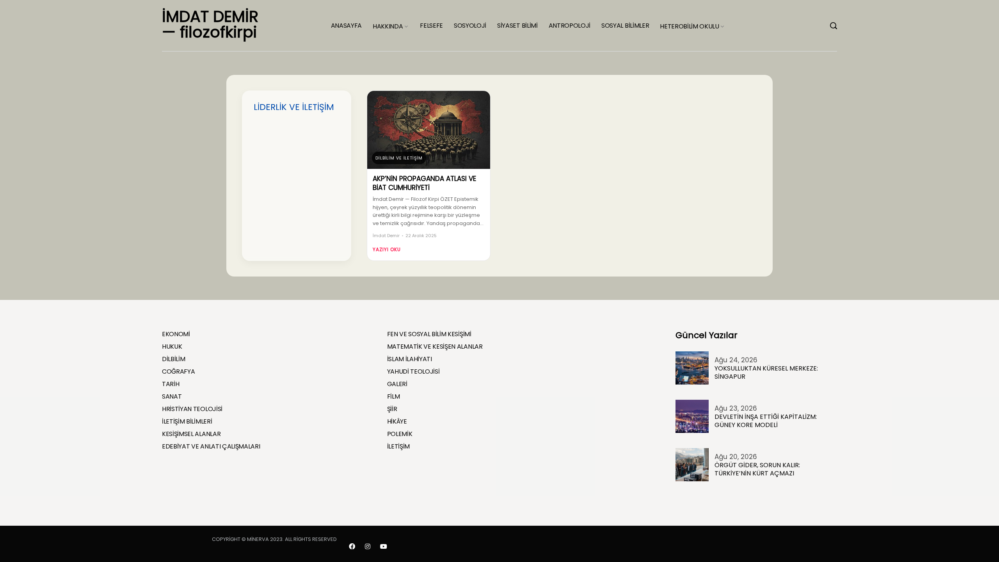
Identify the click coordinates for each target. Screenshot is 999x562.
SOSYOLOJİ (470, 25)
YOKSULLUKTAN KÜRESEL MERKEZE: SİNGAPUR (766, 372)
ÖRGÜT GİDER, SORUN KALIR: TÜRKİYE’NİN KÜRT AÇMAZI (757, 469)
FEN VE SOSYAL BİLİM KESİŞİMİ (429, 334)
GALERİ (397, 384)
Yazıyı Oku (387, 249)
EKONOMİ (176, 334)
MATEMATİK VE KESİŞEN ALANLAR (435, 347)
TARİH (170, 384)
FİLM (393, 397)
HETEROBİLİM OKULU (689, 26)
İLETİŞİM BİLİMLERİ (187, 421)
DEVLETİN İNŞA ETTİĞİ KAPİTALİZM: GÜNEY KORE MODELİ (766, 420)
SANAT (171, 397)
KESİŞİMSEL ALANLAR (191, 434)
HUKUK (172, 347)
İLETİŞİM (398, 446)
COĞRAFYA (178, 372)
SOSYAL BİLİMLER (625, 25)
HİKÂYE (397, 421)
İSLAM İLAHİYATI (409, 359)
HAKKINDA (388, 26)
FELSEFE (431, 25)
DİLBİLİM (173, 359)
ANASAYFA (346, 25)
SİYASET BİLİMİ (517, 25)
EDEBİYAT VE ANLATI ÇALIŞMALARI (211, 446)
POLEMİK (399, 434)
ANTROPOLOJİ (569, 25)
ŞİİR (392, 409)
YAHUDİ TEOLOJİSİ (413, 372)
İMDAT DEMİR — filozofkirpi (210, 24)
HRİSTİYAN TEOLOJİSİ (192, 409)
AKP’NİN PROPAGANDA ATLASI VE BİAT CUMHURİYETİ (424, 183)
